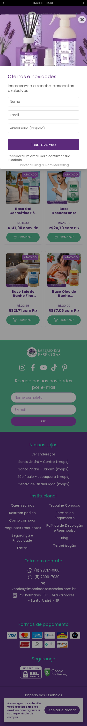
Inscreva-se (43, 144)
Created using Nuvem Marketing (43, 165)
